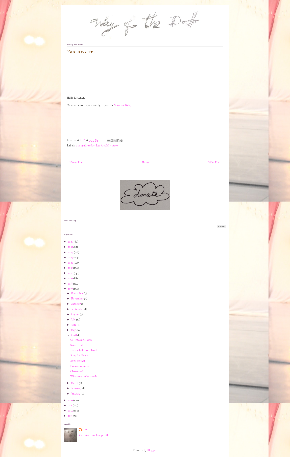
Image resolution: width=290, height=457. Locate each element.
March (75, 383)
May (74, 330)
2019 (70, 278)
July (73, 319)
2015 (70, 405)
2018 (70, 283)
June (74, 324)
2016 (70, 400)
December (77, 293)
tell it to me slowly (81, 339)
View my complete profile (94, 435)
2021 (70, 267)
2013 (70, 415)
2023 (71, 257)
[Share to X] (115, 140)
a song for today (85, 145)
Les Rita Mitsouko (107, 145)
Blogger (152, 450)
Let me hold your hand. (84, 350)
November (77, 298)
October (76, 303)
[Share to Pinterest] (121, 140)
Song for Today (123, 105)
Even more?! (77, 360)
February (76, 388)
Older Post (214, 162)
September (77, 309)
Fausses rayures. (80, 366)
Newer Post (76, 162)
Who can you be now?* (83, 376)
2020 (71, 273)
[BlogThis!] (111, 140)
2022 (71, 262)
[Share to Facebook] (118, 140)
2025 (70, 246)
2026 (71, 241)
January (76, 393)
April (74, 335)
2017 (70, 288)
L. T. (84, 430)
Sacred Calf (77, 345)
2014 (70, 410)
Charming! (76, 371)
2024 (71, 252)
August (75, 314)
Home (145, 162)
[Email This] (108, 140)
